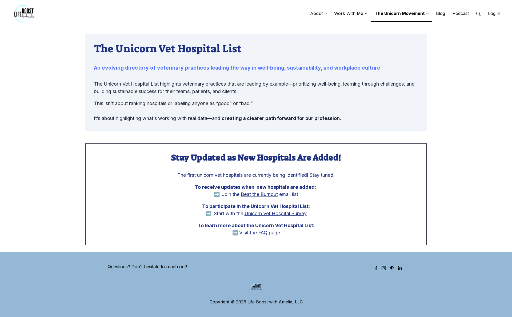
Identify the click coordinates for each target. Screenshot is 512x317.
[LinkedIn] (400, 267)
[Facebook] (376, 267)
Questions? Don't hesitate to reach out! (147, 266)
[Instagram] (383, 267)
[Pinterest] (392, 267)
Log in (494, 13)
